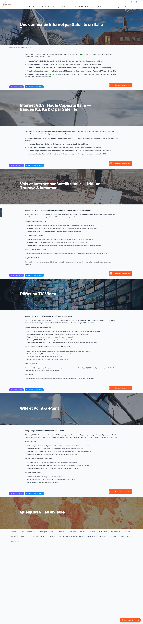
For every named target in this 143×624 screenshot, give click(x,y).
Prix (126, 7)
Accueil (31, 7)
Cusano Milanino (29, 532)
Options (100, 7)
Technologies (89, 7)
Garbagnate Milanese (46, 532)
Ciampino (62, 532)
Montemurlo (116, 532)
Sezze (24, 536)
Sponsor (120, 7)
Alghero (73, 532)
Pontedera (15, 541)
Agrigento (92, 536)
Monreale (15, 532)
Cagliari (114, 536)
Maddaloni (103, 532)
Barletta (52, 536)
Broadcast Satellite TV (76, 7)
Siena (83, 532)
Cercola (103, 536)
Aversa (128, 532)
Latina (14, 536)
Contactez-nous (135, 7)
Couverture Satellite (59, 7)
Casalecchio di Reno (37, 536)
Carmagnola (126, 536)
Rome (93, 532)
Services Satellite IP (42, 7)
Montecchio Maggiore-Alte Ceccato (71, 536)
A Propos (110, 7)
